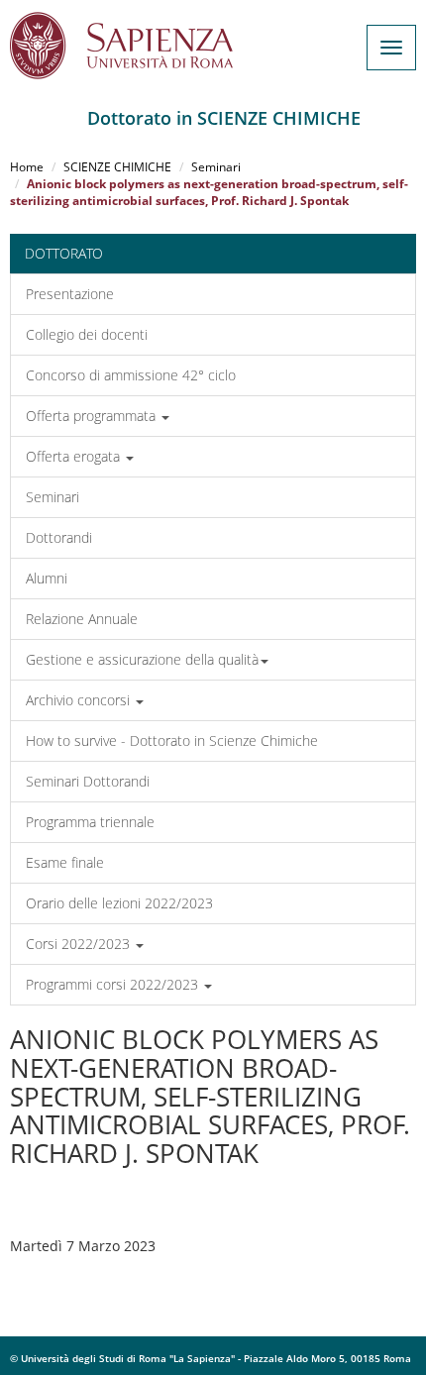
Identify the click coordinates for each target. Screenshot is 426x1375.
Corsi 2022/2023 (80, 943)
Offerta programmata (93, 415)
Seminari (216, 167)
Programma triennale (90, 821)
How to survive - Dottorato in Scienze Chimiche (172, 740)
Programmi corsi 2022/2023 (114, 984)
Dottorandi (59, 537)
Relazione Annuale (82, 618)
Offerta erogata (75, 456)
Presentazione (70, 293)
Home (27, 167)
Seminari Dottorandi (88, 781)
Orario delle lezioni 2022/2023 (119, 903)
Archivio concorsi (80, 699)
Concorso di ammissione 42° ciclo (131, 375)
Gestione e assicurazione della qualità (142, 659)
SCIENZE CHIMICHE (117, 167)
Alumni (46, 578)
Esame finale (65, 862)
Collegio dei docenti (87, 334)
